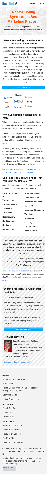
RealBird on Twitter (11, 429)
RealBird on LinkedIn (12, 433)
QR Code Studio (10, 394)
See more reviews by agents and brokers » (20, 362)
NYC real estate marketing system (18, 458)
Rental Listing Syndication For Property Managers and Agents (19, 389)
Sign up (40, 3)
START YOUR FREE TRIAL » (23, 329)
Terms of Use (14, 451)
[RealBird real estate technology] (9, 5)
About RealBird (9, 407)
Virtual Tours (8, 383)
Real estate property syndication (15, 270)
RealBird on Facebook (12, 425)
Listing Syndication (11, 399)
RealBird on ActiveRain (13, 442)
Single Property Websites (14, 379)
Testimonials (8, 416)
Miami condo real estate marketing (21, 459)
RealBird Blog (9, 437)
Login (32, 3)
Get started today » (23, 87)
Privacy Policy (29, 451)
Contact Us (8, 412)
